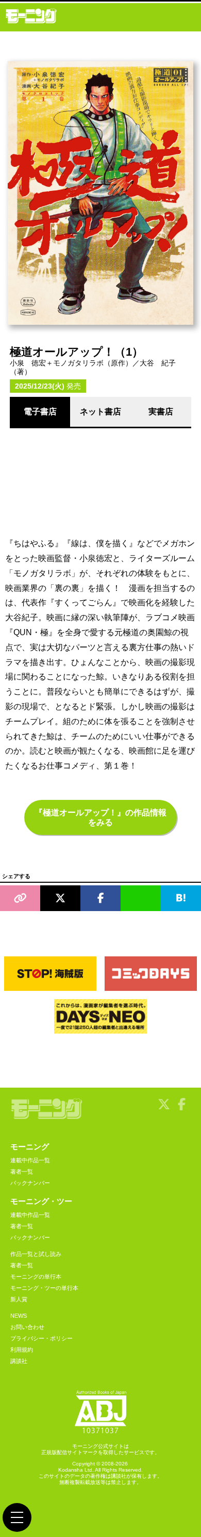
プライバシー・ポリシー (41, 1338)
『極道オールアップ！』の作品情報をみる (100, 817)
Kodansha (70, 1470)
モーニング (29, 1146)
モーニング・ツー (41, 1201)
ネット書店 (100, 411)
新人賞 (18, 1299)
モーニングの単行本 (35, 1276)
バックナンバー (30, 1183)
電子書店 (40, 411)
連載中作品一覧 (30, 1160)
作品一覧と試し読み (35, 1254)
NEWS (18, 1316)
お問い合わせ (27, 1327)
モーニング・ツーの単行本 (44, 1288)
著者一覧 (21, 1171)
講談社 (18, 1361)
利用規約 (21, 1350)
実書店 (160, 411)
